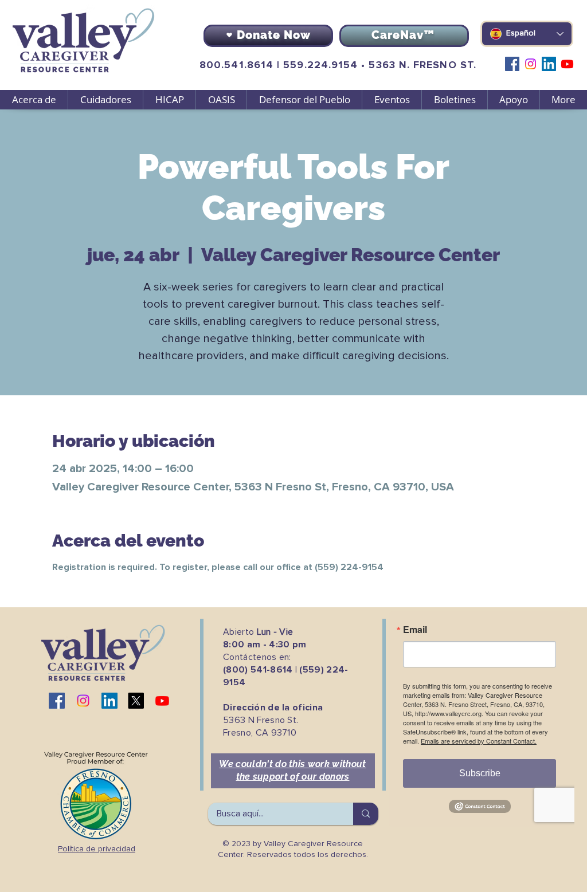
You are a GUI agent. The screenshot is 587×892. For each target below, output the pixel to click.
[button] (105, 99)
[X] (136, 701)
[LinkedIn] (549, 64)
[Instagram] (530, 64)
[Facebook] (512, 64)
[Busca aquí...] (365, 814)
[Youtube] (567, 64)
